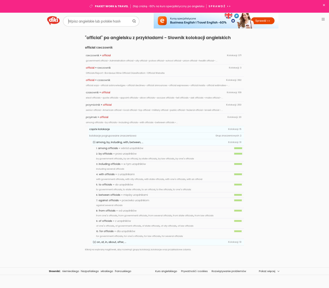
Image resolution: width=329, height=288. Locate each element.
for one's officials (133, 236)
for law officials (152, 236)
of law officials (185, 225)
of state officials (151, 225)
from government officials (132, 215)
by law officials (166, 158)
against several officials (109, 205)
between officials (109, 195)
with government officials (110, 179)
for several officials (172, 236)
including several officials (110, 169)
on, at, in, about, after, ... (111, 242)
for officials (106, 231)
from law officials (204, 215)
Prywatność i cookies (194, 271)
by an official (131, 158)
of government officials (128, 225)
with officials (107, 174)
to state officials (132, 189)
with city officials (134, 179)
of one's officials (105, 225)
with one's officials (175, 179)
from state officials (183, 215)
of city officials (168, 225)
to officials (105, 184)
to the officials (164, 189)
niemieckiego (70, 271)
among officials (108, 148)
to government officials (109, 189)
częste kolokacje (99, 129)
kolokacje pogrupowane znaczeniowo (112, 135)
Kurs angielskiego (166, 271)
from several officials (160, 215)
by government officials (109, 158)
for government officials (109, 236)
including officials (109, 164)
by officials (105, 153)
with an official (194, 179)
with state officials (154, 179)
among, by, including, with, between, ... (119, 142)
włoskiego (107, 271)
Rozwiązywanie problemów (229, 271)
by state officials (148, 158)
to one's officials (182, 189)
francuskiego (123, 271)
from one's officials (106, 215)
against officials (109, 200)
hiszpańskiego (90, 271)
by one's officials (184, 158)
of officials (105, 221)
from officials (107, 210)
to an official (148, 189)
